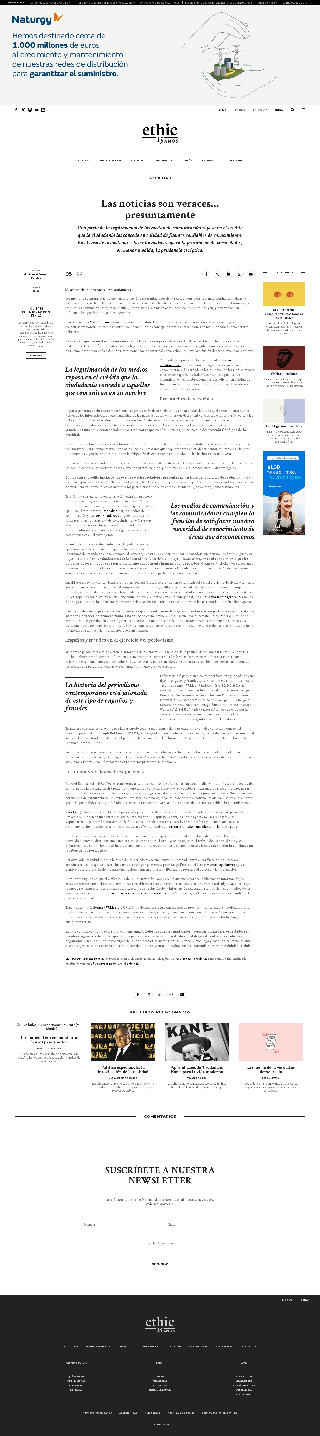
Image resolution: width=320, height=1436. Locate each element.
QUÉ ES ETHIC (76, 1376)
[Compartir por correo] (251, 274)
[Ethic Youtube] (37, 109)
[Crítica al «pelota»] (284, 358)
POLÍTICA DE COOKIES (181, 1413)
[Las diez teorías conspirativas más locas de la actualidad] (284, 294)
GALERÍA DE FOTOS (244, 1385)
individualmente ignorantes (222, 597)
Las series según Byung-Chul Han (50, 2)
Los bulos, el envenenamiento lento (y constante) (49, 1040)
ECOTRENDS (224, 1346)
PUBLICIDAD (160, 1381)
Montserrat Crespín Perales (84, 959)
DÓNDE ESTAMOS (160, 1390)
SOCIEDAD (137, 160)
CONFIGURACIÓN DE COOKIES (219, 1413)
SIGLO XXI (84, 160)
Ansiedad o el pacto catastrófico (160, 2)
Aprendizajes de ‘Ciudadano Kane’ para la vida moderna (197, 1069)
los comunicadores (103, 516)
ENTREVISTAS (210, 160)
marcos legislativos (221, 865)
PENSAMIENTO (163, 160)
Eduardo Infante (267, 2)
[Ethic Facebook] (17, 109)
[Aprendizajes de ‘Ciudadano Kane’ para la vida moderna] (197, 1041)
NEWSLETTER (243, 1381)
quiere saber (108, 511)
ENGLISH (223, 110)
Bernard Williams (106, 908)
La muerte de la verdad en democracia (271, 1069)
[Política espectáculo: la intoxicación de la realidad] (123, 1041)
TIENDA (279, 110)
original (132, 964)
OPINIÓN (186, 160)
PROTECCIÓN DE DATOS (97, 1413)
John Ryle (72, 812)
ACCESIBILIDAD (128, 1413)
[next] (311, 3)
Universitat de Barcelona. (188, 959)
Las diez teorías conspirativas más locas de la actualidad (218, 2)
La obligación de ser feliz (284, 426)
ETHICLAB (240, 110)
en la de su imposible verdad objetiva (138, 893)
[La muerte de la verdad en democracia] (271, 1041)
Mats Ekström (100, 322)
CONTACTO (76, 1385)
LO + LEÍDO (235, 160)
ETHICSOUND (260, 110)
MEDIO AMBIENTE (111, 160)
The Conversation (103, 964)
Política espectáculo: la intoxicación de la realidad (123, 1069)
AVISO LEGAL (152, 1413)
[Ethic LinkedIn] (43, 109)
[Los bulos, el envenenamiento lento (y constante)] (49, 1027)
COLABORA (36, 355)
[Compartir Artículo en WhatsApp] (240, 274)
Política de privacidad (167, 1243)
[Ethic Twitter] (23, 109)
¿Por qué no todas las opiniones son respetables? (105, 2)
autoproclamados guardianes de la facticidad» (203, 827)
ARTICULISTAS (76, 1381)
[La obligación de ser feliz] (284, 411)
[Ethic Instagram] (30, 109)
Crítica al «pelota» (284, 374)
